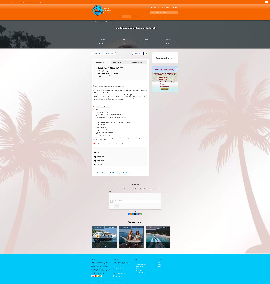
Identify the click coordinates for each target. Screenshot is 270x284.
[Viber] (139, 214)
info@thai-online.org (120, 273)
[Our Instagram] (122, 276)
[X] (135, 214)
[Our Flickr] (125, 276)
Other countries (139, 277)
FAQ (137, 262)
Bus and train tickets (140, 272)
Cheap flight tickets (140, 270)
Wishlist (159, 266)
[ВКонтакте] (129, 214)
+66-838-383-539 (120, 268)
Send (116, 205)
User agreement (139, 266)
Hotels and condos (140, 274)
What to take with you (136, 62)
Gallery (137, 268)
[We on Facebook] (113, 276)
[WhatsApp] (141, 214)
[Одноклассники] (131, 214)
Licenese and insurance (141, 264)
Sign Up (159, 264)
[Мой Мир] (133, 214)
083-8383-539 (120, 266)
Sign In (159, 262)
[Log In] (115, 198)
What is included (99, 62)
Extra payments (117, 62)
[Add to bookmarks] (106, 246)
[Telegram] (137, 214)
